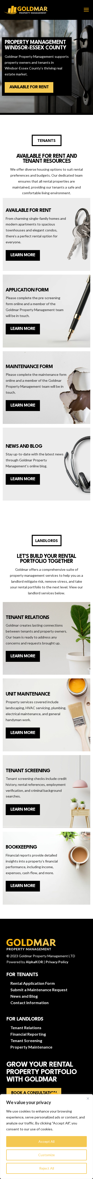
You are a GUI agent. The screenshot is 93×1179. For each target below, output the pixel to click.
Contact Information (29, 1002)
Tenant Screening (26, 1040)
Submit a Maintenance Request (38, 989)
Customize (46, 1155)
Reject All (46, 1168)
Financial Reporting (28, 1034)
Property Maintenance (31, 1047)
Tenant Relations (25, 1027)
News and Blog (24, 996)
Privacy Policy (57, 962)
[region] (46, 1136)
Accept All (46, 1141)
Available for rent (29, 87)
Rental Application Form (32, 983)
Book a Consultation (34, 1093)
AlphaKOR (34, 962)
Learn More (22, 255)
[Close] (88, 1098)
